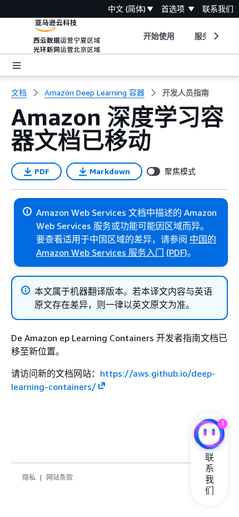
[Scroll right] (215, 36)
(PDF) (176, 252)
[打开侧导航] (16, 65)
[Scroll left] (135, 36)
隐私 (29, 477)
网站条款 (59, 477)
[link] (185, 92)
